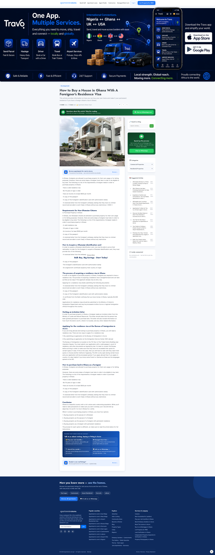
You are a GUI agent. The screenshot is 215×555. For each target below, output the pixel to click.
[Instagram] (65, 553)
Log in (134, 3)
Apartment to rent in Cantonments (99, 553)
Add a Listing (116, 538)
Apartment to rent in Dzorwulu (98, 548)
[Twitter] (68, 553)
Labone (107, 515)
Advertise (114, 536)
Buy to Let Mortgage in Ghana (143, 549)
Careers (137, 536)
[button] (88, 280)
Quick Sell (83, 3)
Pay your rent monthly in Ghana (144, 541)
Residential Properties (141, 168)
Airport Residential (87, 515)
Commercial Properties (141, 164)
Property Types (116, 549)
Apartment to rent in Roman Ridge (99, 545)
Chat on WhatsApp (141, 151)
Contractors (111, 3)
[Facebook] (61, 553)
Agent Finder (103, 3)
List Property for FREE (146, 3)
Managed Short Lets (123, 3)
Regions (114, 554)
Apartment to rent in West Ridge (98, 538)
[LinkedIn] (72, 553)
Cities (113, 551)
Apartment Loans (92, 3)
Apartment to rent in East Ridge (98, 536)
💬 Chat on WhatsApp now (143, 112)
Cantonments (74, 515)
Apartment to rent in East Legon (98, 550)
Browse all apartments (68, 521)
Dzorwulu (98, 515)
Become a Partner (117, 543)
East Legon (64, 515)
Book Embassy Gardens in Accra (144, 543)
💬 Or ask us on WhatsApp (88, 521)
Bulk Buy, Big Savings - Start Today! (91, 257)
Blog (113, 546)
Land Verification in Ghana (142, 554)
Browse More (91, 277)
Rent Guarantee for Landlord (143, 538)
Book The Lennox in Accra (142, 546)
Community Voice (117, 541)
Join (84, 548)
